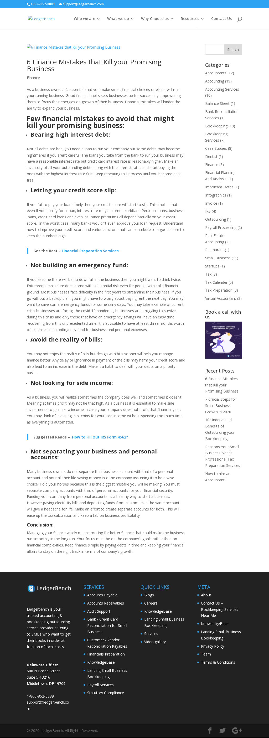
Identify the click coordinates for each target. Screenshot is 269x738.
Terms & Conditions (218, 662)
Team (206, 654)
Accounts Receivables (105, 603)
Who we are (84, 19)
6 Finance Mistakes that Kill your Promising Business (94, 65)
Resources (190, 19)
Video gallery (155, 641)
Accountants (215, 72)
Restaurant (214, 249)
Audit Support (98, 611)
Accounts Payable (102, 594)
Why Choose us (155, 19)
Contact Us (221, 19)
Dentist (211, 156)
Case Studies (216, 148)
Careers (150, 603)
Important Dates (219, 186)
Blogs (149, 594)
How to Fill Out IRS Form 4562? (100, 437)
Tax (208, 274)
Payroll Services (100, 684)
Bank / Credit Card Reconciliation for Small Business (107, 625)
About (206, 594)
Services (151, 633)
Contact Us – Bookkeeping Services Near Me (219, 609)
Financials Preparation (106, 654)
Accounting (214, 81)
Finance (33, 77)
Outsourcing (215, 219)
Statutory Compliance (105, 692)
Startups (212, 266)
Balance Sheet (217, 103)
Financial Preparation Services (90, 250)
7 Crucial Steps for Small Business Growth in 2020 (220, 405)
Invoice (211, 203)
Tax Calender (216, 282)
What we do (118, 19)
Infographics (215, 195)
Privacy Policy (212, 646)
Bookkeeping (216, 125)
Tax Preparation (218, 290)
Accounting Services (222, 89)
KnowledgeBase (101, 662)
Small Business (218, 257)
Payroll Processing (220, 227)
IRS (208, 211)
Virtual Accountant (220, 298)
